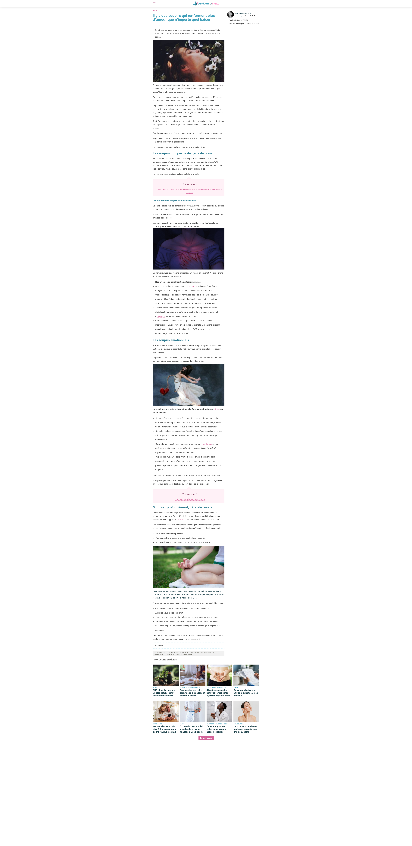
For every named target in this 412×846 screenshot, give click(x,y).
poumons (193, 286)
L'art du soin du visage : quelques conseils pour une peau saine (245, 729)
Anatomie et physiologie (216, 688)
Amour (155, 10)
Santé (155, 688)
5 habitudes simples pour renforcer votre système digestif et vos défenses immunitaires (219, 693)
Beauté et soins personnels (190, 688)
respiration (181, 519)
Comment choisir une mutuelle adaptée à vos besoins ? (245, 693)
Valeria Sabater (250, 16)
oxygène (161, 316)
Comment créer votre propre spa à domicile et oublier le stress (192, 693)
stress (217, 409)
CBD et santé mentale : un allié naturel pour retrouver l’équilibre (165, 693)
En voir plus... (206, 738)
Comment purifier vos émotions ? (190, 499)
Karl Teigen (207, 444)
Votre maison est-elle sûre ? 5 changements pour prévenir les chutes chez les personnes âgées (165, 729)
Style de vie (157, 724)
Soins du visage (239, 724)
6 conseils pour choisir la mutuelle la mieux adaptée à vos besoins (192, 729)
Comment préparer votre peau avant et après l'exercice (217, 729)
